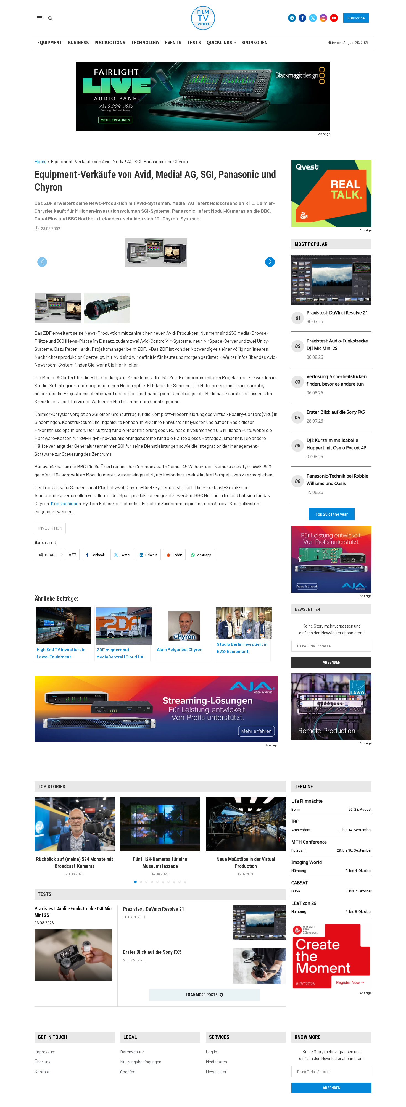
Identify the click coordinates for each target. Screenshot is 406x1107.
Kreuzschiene (64, 503)
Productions (109, 42)
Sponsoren (254, 42)
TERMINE (304, 786)
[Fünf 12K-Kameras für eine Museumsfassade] (160, 824)
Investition (50, 528)
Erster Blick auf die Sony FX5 (336, 412)
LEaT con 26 (303, 903)
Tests (194, 42)
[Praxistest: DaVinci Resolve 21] (259, 922)
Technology (145, 42)
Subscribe (356, 17)
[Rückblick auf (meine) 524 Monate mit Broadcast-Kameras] (75, 824)
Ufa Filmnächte (307, 801)
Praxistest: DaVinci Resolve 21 (337, 313)
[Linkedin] (292, 18)
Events (173, 42)
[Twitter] (313, 18)
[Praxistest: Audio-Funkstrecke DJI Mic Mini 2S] (73, 954)
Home (41, 161)
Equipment (49, 42)
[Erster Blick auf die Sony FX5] (259, 966)
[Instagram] (323, 18)
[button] (270, 262)
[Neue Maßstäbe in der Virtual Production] (246, 824)
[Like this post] (74, 555)
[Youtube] (334, 18)
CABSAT (299, 883)
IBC (295, 821)
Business (78, 42)
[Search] (50, 18)
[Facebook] (302, 18)
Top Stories (51, 786)
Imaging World (306, 862)
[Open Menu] (39, 17)
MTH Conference (309, 842)
